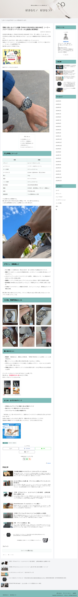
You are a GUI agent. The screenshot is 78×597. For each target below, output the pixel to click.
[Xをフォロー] (24, 459)
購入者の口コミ (25, 145)
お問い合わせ (59, 593)
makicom (65, 41)
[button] (27, 452)
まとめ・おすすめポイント (27, 147)
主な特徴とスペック (26, 139)
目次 (25, 136)
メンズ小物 (6, 442)
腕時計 (15, 442)
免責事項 (74, 593)
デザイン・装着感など (26, 141)
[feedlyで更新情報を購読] (27, 459)
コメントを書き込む (27, 550)
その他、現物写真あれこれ (27, 143)
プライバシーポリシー (67, 593)
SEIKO (11, 442)
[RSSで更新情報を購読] (30, 459)
